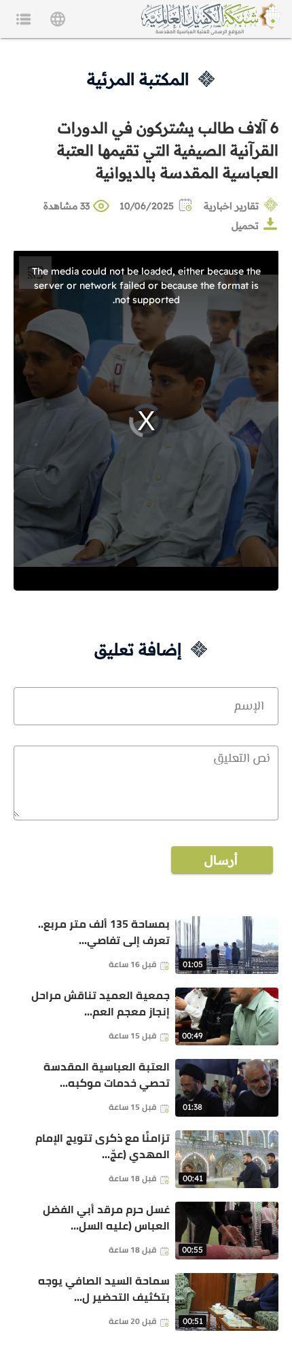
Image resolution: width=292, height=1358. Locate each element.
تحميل (245, 226)
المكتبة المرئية (138, 79)
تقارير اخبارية (231, 206)
